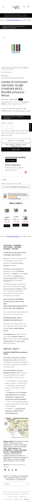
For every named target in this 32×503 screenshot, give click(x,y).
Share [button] (4, 179)
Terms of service (8, 499)
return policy (20, 341)
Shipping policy (18, 499)
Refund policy (22, 496)
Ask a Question (10, 160)
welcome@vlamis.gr (11, 413)
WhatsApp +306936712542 (14, 411)
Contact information (13, 496)
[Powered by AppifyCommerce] (26, 172)
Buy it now (16, 149)
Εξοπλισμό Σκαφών (13, 20)
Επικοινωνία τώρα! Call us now (10, 183)
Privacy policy (25, 494)
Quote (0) (30, 127)
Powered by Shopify (15, 494)
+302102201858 (20, 408)
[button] (3, 7)
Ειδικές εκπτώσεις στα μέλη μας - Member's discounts (14, 27)
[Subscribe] (27, 484)
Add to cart (6, 225)
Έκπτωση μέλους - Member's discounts (14, 117)
